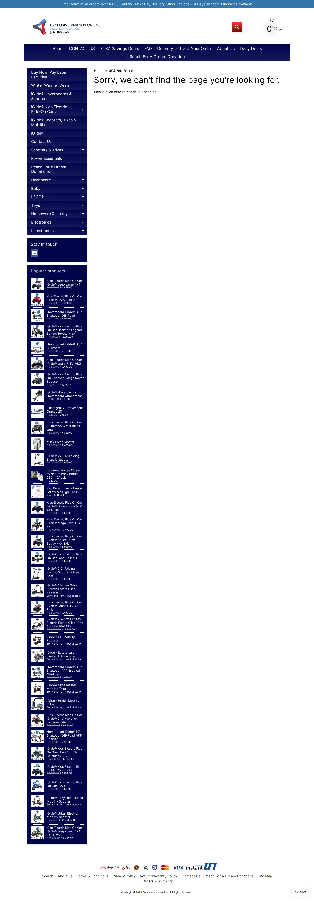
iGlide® (37, 133)
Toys (59, 206)
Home (58, 48)
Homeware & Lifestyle (59, 214)
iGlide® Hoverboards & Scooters (51, 96)
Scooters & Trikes (59, 151)
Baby (59, 189)
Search (47, 876)
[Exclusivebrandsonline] (66, 27)
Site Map (265, 876)
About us (65, 876)
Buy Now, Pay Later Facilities (49, 74)
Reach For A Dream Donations (48, 169)
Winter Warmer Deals (50, 85)
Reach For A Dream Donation (157, 56)
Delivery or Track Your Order (184, 48)
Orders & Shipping (157, 881)
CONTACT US (82, 48)
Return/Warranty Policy (158, 876)
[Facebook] (34, 253)
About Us (226, 48)
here (117, 92)
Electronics (59, 223)
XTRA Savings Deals (119, 48)
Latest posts (59, 232)
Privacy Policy (124, 876)
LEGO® (59, 198)
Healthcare (59, 181)
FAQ (148, 48)
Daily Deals (251, 48)
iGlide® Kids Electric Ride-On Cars (59, 110)
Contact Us (41, 141)
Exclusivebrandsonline (155, 892)
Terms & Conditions (92, 876)
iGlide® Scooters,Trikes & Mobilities (53, 122)
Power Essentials (46, 158)
